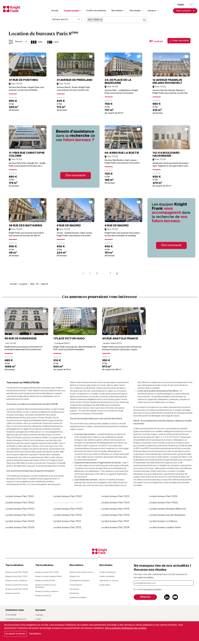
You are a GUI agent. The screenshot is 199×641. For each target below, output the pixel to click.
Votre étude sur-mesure (109, 581)
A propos (152, 11)
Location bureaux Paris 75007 (67, 496)
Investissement (76, 585)
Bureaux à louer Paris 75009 (16, 589)
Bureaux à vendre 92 (43, 596)
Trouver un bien (71, 11)
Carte (56, 42)
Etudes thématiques (108, 572)
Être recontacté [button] (76, 175)
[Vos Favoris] (191, 4)
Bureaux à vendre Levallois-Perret (48, 576)
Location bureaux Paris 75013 (115, 496)
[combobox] (113, 20)
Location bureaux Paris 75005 (19, 521)
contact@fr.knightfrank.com (16, 619)
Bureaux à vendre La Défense (46, 591)
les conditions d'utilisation (152, 589)
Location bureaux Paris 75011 (67, 521)
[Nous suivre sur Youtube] (175, 597)
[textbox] (104, 19)
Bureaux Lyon (75, 576)
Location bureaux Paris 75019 (163, 496)
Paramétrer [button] (35, 634)
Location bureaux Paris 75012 (67, 528)
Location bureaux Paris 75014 (115, 503)
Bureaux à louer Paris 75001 (16, 576)
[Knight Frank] (10, 9)
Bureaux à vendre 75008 (45, 581)
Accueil (54, 11)
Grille (40, 42)
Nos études (135, 11)
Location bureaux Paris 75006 (19, 528)
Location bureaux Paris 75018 (115, 528)
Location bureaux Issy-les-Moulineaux (167, 515)
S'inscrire (145, 597)
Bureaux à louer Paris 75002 (16, 585)
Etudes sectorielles (107, 576)
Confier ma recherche (96, 11)
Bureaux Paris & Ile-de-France (81, 572)
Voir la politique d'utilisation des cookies (125, 628)
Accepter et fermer (15, 634)
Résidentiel (74, 593)
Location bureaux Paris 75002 (19, 503)
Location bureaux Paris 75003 (19, 509)
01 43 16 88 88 (10, 615)
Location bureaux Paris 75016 (115, 515)
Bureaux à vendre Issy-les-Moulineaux (45, 586)
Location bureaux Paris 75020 (163, 503)
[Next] (117, 273)
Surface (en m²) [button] (60, 20)
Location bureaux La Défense (163, 521)
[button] (185, 10)
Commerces (74, 589)
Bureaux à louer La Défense (16, 581)
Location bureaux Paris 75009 (67, 509)
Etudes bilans (105, 585)
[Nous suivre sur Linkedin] (167, 597)
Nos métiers (117, 11)
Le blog (38, 619)
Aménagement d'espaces (80, 581)
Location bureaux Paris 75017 (115, 521)
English (181, 5)
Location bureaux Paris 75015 (115, 509)
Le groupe (39, 615)
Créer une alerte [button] (180, 41)
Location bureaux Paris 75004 (20, 515)
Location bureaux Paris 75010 (67, 515)
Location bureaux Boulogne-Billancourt (167, 509)
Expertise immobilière (78, 597)
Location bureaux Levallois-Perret (165, 528)
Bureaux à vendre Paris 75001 (47, 572)
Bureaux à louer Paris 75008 (16, 572)
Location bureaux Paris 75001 (19, 496)
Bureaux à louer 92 (12, 593)
